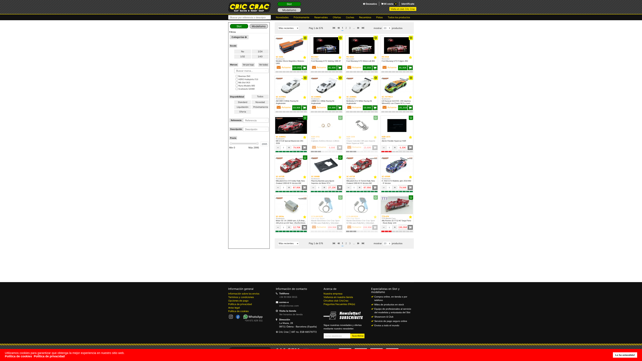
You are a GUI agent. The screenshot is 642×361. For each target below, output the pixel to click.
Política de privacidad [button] (49, 356)
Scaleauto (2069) (246, 89)
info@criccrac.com (289, 305)
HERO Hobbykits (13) (248, 79)
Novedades (282, 17)
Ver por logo (248, 64)
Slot (289, 4)
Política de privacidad (240, 304)
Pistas (379, 17)
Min (232, 147)
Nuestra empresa (333, 293)
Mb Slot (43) (244, 82)
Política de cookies (238, 311)
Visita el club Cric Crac (403, 9)
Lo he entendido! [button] (625, 355)
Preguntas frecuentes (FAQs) (339, 304)
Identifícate (407, 3)
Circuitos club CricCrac (336, 300)
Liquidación (242, 107)
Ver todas (263, 64)
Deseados (371, 4)
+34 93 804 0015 (288, 297)
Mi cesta (389, 3)
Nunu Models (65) (246, 85)
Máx (253, 147)
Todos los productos (399, 17)
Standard (242, 102)
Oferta (242, 111)
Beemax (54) (244, 76)
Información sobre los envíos (243, 293)
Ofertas (337, 17)
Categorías (238, 37)
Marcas (233, 64)
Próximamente (301, 17)
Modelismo (289, 10)
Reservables (321, 17)
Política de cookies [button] (18, 356)
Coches (350, 17)
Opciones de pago (238, 300)
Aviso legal (234, 307)
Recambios (365, 17)
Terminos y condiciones (241, 297)
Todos (260, 96)
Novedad (260, 102)
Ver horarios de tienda (291, 314)
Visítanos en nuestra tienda (338, 297)
